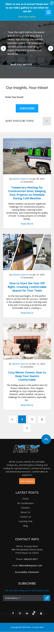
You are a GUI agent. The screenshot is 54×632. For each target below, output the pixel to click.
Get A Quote (27, 481)
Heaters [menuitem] (25, 507)
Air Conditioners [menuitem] (25, 503)
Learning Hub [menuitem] (25, 521)
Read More (27, 223)
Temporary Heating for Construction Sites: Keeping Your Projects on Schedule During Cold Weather (27, 193)
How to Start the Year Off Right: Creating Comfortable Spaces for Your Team (27, 286)
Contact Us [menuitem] (25, 516)
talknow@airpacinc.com (30, 565)
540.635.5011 (31, 559)
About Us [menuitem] (25, 512)
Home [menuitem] (25, 498)
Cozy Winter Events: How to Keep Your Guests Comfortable (27, 376)
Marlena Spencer (20, 178)
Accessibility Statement (27, 571)
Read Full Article (21, 64)
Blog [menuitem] (25, 525)
